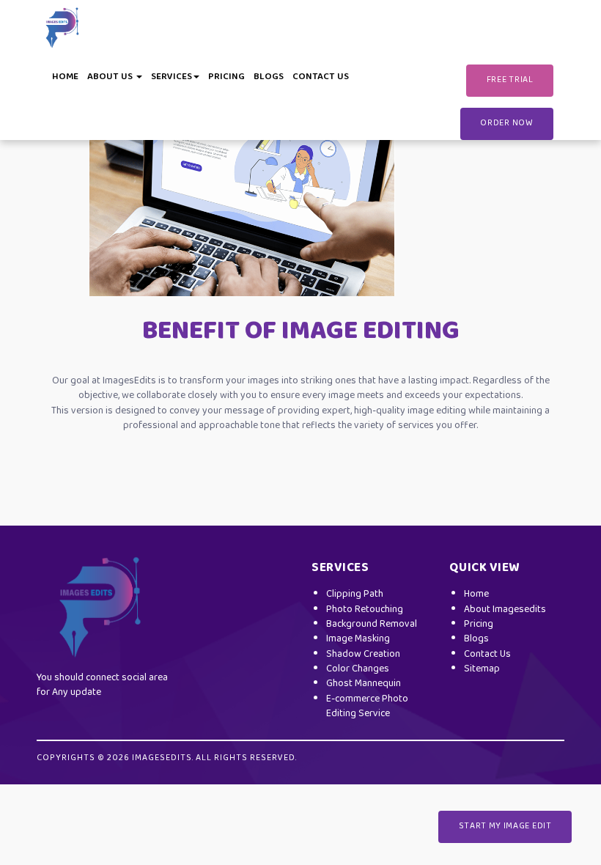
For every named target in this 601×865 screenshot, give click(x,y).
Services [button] (171, 77)
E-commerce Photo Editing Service (367, 706)
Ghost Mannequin (363, 683)
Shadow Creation (363, 654)
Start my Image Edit (505, 826)
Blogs (269, 77)
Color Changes (357, 668)
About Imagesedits (505, 609)
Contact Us (320, 77)
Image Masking (358, 638)
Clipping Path (354, 594)
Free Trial (510, 80)
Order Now (506, 123)
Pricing (226, 77)
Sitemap (482, 668)
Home (65, 77)
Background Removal (371, 624)
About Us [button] (111, 77)
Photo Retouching (364, 609)
